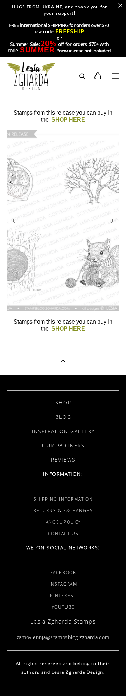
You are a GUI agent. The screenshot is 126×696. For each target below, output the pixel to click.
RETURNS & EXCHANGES (63, 510)
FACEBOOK (63, 572)
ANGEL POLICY (63, 522)
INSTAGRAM (63, 584)
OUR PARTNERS (63, 445)
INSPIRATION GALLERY (63, 431)
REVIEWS (63, 459)
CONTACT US (63, 533)
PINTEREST (63, 595)
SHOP (63, 402)
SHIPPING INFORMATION (63, 499)
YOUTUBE (63, 607)
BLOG (63, 416)
